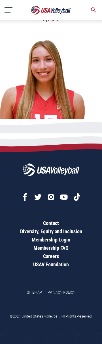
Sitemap (34, 292)
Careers (51, 256)
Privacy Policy (61, 292)
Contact (51, 223)
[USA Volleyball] (51, 10)
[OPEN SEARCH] (93, 10)
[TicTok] (77, 197)
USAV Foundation (51, 264)
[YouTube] (64, 197)
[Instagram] (51, 197)
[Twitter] (38, 197)
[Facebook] (25, 197)
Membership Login (51, 240)
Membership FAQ (51, 248)
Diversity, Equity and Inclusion (51, 231)
